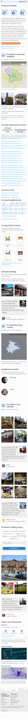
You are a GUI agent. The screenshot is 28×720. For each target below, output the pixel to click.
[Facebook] (4, 696)
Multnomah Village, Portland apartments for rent (13, 167)
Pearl (10, 117)
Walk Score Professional (11, 622)
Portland (13, 89)
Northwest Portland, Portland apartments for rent (13, 174)
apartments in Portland (12, 135)
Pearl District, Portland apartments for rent (12, 176)
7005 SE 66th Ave (14, 195)
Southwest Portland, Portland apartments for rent (13, 181)
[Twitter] (2, 696)
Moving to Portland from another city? (9, 219)
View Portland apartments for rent (9, 46)
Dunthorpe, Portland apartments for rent (11, 151)
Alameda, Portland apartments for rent (11, 141)
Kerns (4, 211)
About (2, 697)
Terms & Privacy (4, 702)
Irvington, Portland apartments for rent (11, 158)
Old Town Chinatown (18, 117)
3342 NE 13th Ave (15, 197)
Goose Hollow (6, 213)
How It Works (3, 699)
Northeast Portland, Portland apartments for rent (13, 172)
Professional (13, 694)
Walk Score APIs (20, 663)
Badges (11, 704)
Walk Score (4, 694)
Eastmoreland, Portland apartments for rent (12, 154)
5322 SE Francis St (5, 197)
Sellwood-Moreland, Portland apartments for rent (13, 178)
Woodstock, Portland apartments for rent (11, 185)
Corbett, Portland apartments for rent (10, 143)
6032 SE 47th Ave (5, 193)
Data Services (12, 699)
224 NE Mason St (5, 195)
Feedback (3, 704)
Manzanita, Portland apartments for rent (11, 162)
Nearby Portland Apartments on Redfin (11, 43)
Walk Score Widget (13, 696)
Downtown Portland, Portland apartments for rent (13, 145)
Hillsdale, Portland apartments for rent (10, 156)
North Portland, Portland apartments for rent (12, 170)
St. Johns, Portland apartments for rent (10, 183)
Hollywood (4, 119)
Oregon (8, 89)
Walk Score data (7, 681)
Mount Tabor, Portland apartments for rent (12, 165)
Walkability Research (14, 702)
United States (4, 89)
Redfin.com (18, 138)
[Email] (6, 696)
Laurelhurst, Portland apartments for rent (11, 160)
